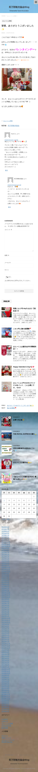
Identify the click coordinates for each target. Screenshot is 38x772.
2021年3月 (5, 663)
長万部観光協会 (13, 125)
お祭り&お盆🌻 (18, 420)
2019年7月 (5, 705)
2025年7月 (5, 552)
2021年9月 (5, 650)
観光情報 (5, 728)
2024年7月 (5, 578)
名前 (7, 255)
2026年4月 (5, 535)
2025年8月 (5, 550)
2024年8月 (5, 576)
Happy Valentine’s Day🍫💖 (23, 367)
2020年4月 (5, 686)
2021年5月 (5, 658)
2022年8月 (5, 627)
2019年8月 (5, 703)
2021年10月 (6, 648)
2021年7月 (5, 654)
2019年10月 (6, 699)
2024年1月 (5, 591)
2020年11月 (6, 671)
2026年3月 (5, 538)
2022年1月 (5, 641)
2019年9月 (5, 701)
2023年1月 (5, 616)
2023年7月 (5, 603)
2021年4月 (5, 660)
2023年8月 (5, 601)
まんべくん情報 (8, 121)
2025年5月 (5, 557)
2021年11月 (6, 646)
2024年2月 (5, 588)
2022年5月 (5, 633)
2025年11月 (6, 544)
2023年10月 (6, 597)
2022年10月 (6, 622)
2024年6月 (5, 580)
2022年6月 (5, 631)
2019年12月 (6, 694)
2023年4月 (5, 610)
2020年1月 (5, 692)
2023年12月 (6, 593)
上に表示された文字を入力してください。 (18, 280)
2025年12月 (6, 542)
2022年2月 (5, 639)
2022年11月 (6, 620)
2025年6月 (5, 555)
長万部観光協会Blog (19, 7)
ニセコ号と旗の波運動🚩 (22, 329)
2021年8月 (5, 652)
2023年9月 (5, 599)
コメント (8, 229)
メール (8, 262)
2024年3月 (5, 586)
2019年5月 (5, 709)
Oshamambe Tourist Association (19, 763)
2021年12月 (6, 643)
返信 (6, 170)
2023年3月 (5, 612)
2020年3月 (5, 688)
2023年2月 (5, 614)
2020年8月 (5, 677)
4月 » (8, 519)
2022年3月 (5, 637)
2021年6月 (5, 656)
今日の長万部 (6, 726)
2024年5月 (5, 582)
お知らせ (5, 721)
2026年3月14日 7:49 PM (11, 140)
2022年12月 (6, 618)
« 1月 (3, 519)
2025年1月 (5, 565)
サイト (7, 270)
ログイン (5, 735)
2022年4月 (5, 635)
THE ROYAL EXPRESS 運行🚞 (24, 434)
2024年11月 (6, 569)
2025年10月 (6, 546)
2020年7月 (5, 680)
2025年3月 (5, 561)
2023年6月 (5, 605)
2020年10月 (6, 673)
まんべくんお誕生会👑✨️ (22, 462)
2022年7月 (5, 629)
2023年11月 (6, 595)
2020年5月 (5, 684)
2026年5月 (5, 533)
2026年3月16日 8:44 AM (14, 185)
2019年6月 (5, 707)
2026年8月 (5, 527)
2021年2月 (5, 665)
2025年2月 (5, 563)
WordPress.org (7, 742)
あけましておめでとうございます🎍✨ (20, 405)
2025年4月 (5, 559)
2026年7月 (5, 529)
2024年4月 (5, 584)
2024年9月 (5, 574)
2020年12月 (6, 669)
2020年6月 (5, 682)
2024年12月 (6, 567)
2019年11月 (6, 696)
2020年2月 (5, 690)
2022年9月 (5, 624)
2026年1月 (5, 540)
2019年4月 (5, 711)
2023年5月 (5, 607)
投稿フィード (6, 738)
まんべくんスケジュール (26, 755)
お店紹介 (5, 719)
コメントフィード (8, 740)
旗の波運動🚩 (12, 408)
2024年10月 (6, 571)
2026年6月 (5, 531)
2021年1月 (5, 667)
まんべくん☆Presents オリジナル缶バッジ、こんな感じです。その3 (24, 385)
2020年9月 (5, 675)
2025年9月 (5, 548)
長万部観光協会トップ (11, 755)
